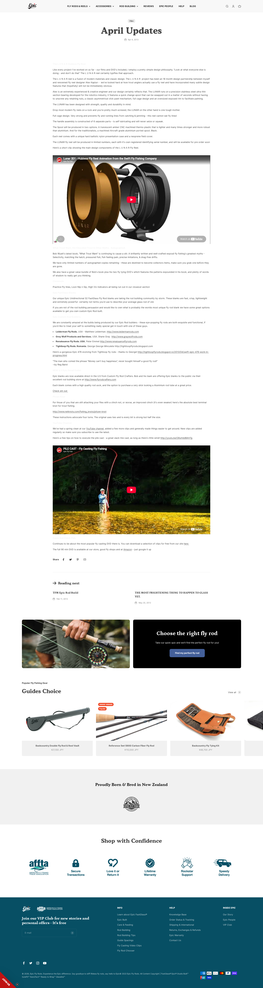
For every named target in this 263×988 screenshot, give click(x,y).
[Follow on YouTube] (45, 963)
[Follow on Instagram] (38, 963)
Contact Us (175, 940)
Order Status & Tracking (181, 919)
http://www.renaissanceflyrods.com (118, 341)
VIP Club (227, 924)
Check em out (60, 390)
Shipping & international (181, 924)
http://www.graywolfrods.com (127, 336)
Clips (131, 21)
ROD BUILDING (127, 6)
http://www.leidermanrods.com (123, 331)
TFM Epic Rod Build (65, 592)
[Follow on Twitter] (31, 963)
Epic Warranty (176, 935)
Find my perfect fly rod (187, 653)
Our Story (228, 914)
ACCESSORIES (103, 6)
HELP (181, 6)
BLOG (193, 6)
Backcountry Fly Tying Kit (205, 745)
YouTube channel (95, 428)
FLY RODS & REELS (77, 6)
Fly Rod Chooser (126, 950)
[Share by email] (85, 559)
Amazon (127, 549)
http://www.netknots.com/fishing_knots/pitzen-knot (79, 411)
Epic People (229, 919)
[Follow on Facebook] (24, 963)
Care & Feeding (125, 924)
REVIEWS (149, 6)
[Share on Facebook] (63, 559)
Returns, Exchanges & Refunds (185, 930)
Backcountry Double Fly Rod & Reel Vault (57, 745)
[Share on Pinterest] (77, 559)
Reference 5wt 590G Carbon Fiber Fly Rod (131, 745)
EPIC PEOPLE (166, 6)
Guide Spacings (125, 940)
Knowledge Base (177, 914)
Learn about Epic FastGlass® (132, 914)
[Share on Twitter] (70, 559)
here (186, 543)
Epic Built (122, 919)
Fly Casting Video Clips (129, 945)
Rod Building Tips (126, 935)
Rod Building (123, 930)
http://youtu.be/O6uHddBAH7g (176, 438)
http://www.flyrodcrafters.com (100, 379)
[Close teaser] (17, 984)
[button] (8, 980)
